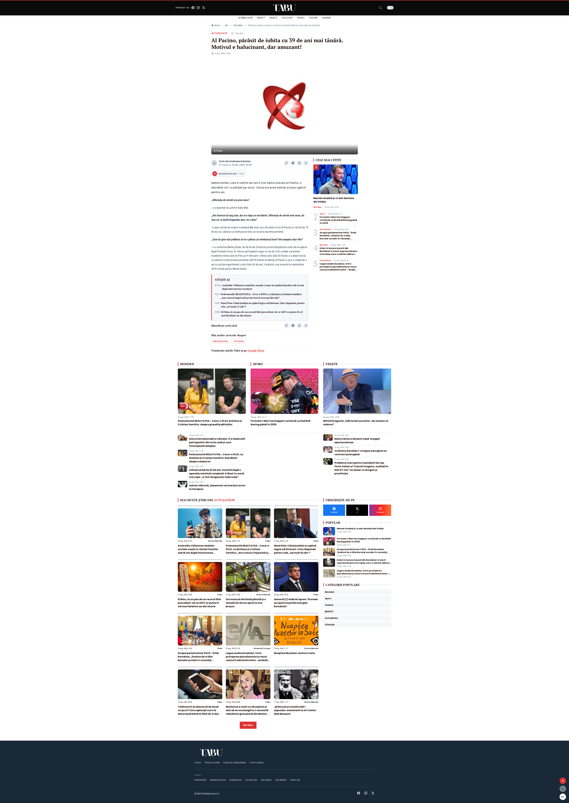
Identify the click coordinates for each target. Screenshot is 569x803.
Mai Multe (248, 725)
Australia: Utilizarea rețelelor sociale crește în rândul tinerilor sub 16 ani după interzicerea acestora (263, 287)
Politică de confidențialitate (234, 762)
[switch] (390, 7)
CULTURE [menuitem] (313, 18)
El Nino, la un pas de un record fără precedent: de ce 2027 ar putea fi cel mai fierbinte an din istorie (262, 313)
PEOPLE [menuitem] (301, 18)
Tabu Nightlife (281, 780)
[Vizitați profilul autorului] (214, 163)
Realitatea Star (236, 780)
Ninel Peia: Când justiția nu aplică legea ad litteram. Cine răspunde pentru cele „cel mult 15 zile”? (263, 304)
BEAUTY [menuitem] (261, 18)
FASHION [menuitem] (326, 18)
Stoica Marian (215, 541)
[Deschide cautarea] (380, 8)
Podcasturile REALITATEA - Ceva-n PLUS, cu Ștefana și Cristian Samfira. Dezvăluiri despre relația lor (216, 458)
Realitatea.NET (200, 780)
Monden (317, 207)
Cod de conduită (256, 762)
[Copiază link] (286, 163)
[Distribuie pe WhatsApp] (299, 163)
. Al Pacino (238, 341)
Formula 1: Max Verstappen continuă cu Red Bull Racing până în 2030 (338, 220)
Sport (322, 214)
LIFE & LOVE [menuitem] (287, 18)
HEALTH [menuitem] (273, 18)
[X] (203, 7)
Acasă (217, 25)
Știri (226, 25)
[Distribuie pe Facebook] (293, 163)
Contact (197, 762)
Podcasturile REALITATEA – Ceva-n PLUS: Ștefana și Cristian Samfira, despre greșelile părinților (210, 422)
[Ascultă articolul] (563, 781)
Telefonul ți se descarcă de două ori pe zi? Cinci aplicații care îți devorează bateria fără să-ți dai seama (198, 712)
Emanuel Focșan (262, 648)
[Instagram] (198, 7)
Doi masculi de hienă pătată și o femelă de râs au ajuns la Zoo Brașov (246, 603)
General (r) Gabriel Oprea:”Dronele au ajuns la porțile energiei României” (296, 603)
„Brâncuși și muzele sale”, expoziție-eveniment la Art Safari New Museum (295, 710)
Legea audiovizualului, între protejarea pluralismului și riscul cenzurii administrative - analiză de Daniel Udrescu (338, 268)
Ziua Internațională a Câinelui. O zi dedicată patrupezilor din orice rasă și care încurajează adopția (217, 442)
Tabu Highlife (266, 780)
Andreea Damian (240, 161)
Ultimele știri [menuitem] (245, 18)
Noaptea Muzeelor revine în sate (294, 653)
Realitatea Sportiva (218, 780)
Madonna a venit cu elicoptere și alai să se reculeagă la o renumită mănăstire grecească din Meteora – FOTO (247, 712)
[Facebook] (193, 7)
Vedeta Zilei (295, 780)
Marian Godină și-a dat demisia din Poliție (360, 528)
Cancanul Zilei (251, 780)
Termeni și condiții (212, 762)
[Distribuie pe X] (306, 163)
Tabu (267, 541)
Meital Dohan (220, 341)
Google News (256, 350)
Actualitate (238, 25)
